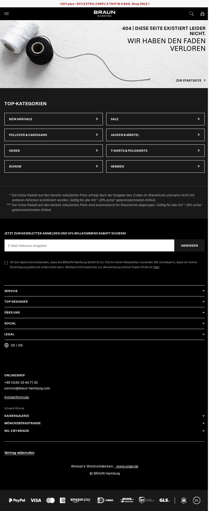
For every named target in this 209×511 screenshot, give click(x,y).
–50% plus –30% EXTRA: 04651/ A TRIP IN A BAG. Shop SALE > (104, 3)
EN (20, 345)
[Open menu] (6, 13)
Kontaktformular (16, 397)
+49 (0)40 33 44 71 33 (21, 382)
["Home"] (104, 54)
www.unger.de (127, 466)
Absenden (189, 245)
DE (13, 345)
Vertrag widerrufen (19, 452)
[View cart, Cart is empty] (202, 13)
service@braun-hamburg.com (27, 388)
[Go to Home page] (104, 13)
